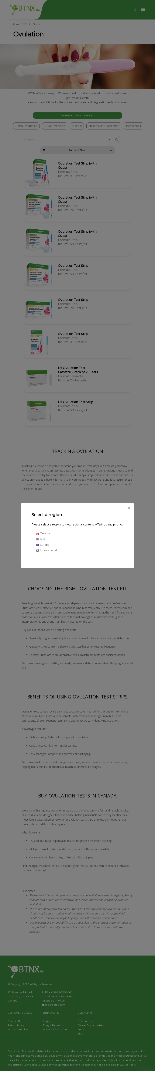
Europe (44, 544)
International (48, 550)
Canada (44, 533)
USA (42, 539)
